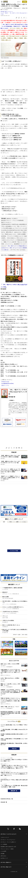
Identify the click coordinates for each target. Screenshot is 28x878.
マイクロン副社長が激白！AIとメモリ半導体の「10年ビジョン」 (14, 725)
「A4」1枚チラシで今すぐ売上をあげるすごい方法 (14, 13)
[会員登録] (24, 2)
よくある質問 (3, 851)
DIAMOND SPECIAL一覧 (7, 799)
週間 (17, 521)
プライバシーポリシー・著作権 (7, 849)
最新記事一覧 (14, 790)
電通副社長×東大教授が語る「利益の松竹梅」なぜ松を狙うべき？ (14, 744)
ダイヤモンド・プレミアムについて (8, 839)
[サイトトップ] (5, 2)
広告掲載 (2, 853)
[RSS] (19, 829)
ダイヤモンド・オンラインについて (8, 834)
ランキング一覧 (14, 550)
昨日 (11, 521)
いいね (24, 521)
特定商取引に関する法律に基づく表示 (8, 846)
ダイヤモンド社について (6, 867)
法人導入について (4, 858)
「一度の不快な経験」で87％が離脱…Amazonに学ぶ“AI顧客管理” (14, 730)
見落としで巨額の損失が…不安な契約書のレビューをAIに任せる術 (14, 739)
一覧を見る (14, 748)
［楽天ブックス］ (5, 385)
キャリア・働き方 (4, 13)
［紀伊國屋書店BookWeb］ (7, 383)
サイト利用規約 (4, 844)
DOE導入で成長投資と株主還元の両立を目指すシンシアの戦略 (14, 734)
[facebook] (14, 829)
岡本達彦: (7, 11)
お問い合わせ (3, 855)
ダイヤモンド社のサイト (6, 862)
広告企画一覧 (4, 802)
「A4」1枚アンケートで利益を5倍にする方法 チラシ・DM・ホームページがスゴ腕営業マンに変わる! (14, 248)
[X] (8, 829)
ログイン (19, 1)
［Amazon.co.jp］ (5, 381)
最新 (4, 521)
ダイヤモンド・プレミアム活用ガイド (8, 842)
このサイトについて (5, 837)
